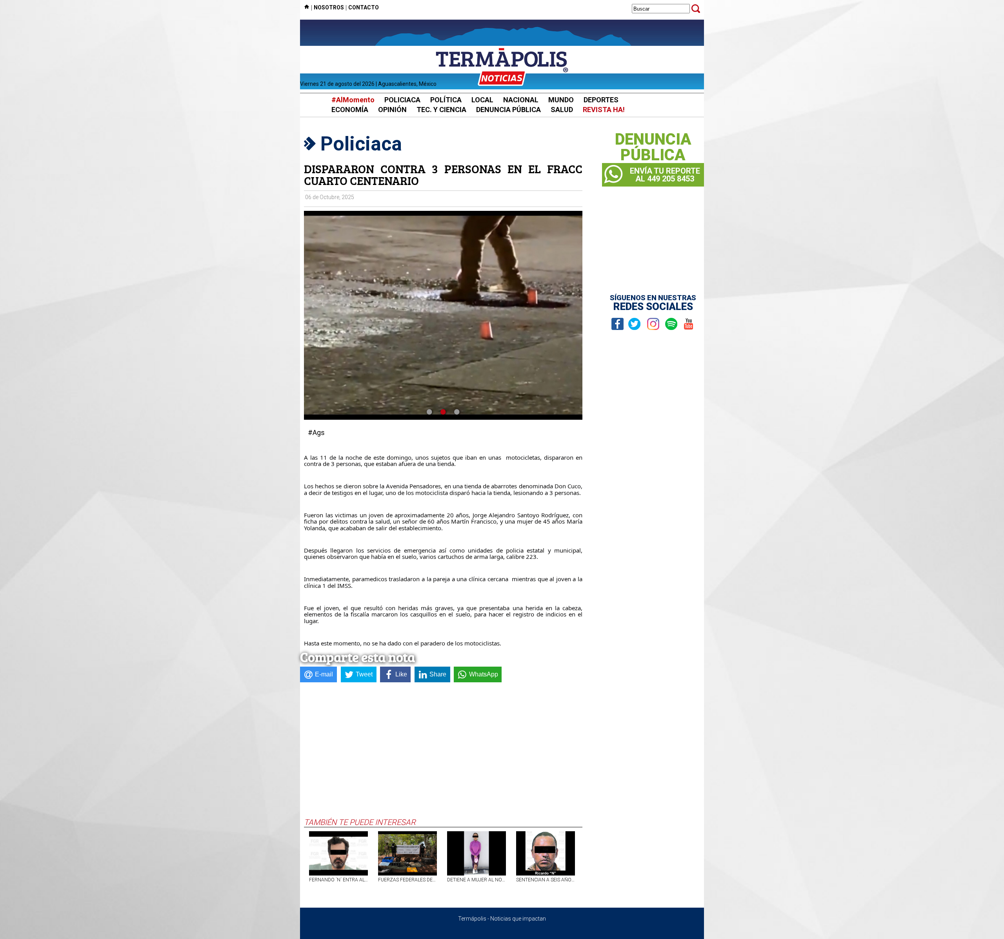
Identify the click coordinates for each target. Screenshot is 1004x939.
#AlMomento (353, 100)
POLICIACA (402, 100)
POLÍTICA (446, 100)
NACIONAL (520, 100)
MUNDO (561, 100)
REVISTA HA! (604, 109)
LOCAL (482, 100)
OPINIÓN (392, 109)
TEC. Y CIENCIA (441, 109)
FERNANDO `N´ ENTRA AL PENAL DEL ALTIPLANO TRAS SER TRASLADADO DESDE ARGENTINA (338, 880)
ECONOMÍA (349, 109)
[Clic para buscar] (695, 8)
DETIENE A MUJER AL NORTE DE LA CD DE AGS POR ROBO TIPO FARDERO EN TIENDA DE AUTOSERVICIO (476, 880)
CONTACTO (363, 7)
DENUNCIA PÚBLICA (508, 109)
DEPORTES (601, 100)
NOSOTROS (329, 7)
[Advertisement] (443, 759)
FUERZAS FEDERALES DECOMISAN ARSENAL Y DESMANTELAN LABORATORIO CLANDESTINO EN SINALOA (407, 880)
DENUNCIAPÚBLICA (653, 147)
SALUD (562, 109)
